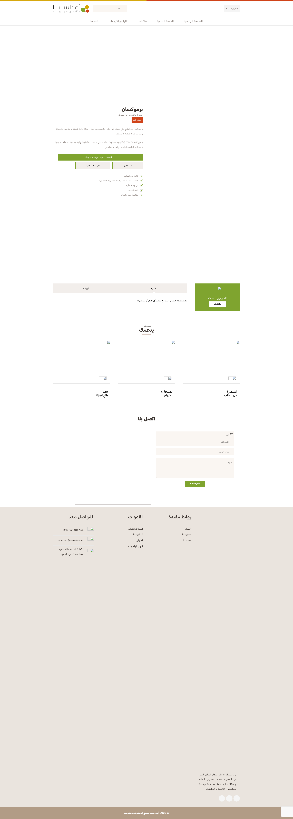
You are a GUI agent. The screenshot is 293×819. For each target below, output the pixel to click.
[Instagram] (222, 798)
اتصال (188, 528)
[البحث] (96, 8)
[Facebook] (236, 798)
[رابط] (71, 8)
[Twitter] (229, 798)
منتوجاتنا (186, 534)
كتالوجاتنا (138, 534)
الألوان (139, 540)
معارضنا (187, 540)
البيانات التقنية (135, 528)
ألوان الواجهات (135, 546)
